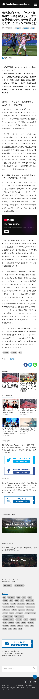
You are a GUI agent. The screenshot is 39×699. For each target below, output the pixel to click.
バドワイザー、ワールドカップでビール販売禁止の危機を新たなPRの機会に (28, 410)
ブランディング (7, 616)
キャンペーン (30, 606)
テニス (12, 613)
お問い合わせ (18, 685)
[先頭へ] (35, 677)
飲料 (20, 628)
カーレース (20, 606)
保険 (4, 622)
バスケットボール (31, 613)
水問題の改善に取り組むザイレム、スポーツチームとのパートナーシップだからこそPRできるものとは (10, 431)
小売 (18, 622)
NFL (11, 600)
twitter (8, 585)
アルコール (21, 603)
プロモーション (19, 616)
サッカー (18, 28)
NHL (16, 600)
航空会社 (20, 625)
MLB (18, 597)
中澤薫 (12, 359)
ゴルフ (14, 610)
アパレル (5, 603)
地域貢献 (11, 622)
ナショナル (20, 613)
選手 (32, 625)
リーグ (26, 619)
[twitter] (30, 682)
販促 (27, 625)
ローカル (33, 619)
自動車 (13, 625)
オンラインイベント (9, 606)
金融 (10, 628)
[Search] (34, 668)
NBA (29, 597)
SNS (22, 600)
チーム (5, 613)
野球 (4, 628)
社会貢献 (26, 28)
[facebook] (25, 682)
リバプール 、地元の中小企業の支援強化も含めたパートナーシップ (28, 430)
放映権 (24, 622)
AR (4, 597)
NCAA (5, 600)
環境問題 (30, 622)
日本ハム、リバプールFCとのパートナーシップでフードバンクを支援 (10, 410)
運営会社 (29, 685)
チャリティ (30, 610)
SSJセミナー (29, 600)
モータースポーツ (8, 619)
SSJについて (6, 685)
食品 (33, 28)
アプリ (13, 603)
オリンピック (30, 603)
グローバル (6, 610)
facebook (20, 585)
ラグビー (18, 619)
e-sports (11, 597)
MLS (24, 597)
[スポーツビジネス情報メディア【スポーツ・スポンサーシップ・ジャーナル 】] (19, 4)
